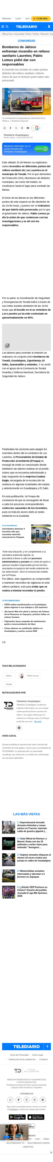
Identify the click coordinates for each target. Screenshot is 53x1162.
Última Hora (7, 34)
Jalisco (9, 676)
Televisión (44, 34)
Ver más (37, 721)
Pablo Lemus (33, 676)
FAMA (46, 1139)
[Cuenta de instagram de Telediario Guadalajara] (19, 727)
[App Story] (35, 1117)
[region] (26, 7)
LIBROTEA (28, 1147)
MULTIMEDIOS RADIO (39, 1143)
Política (36, 34)
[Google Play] (17, 1118)
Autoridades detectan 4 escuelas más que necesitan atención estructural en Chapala (13, 533)
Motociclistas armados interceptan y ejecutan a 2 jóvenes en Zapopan (31, 874)
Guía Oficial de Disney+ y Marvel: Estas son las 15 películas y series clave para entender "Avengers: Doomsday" (32, 844)
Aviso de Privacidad (19, 1055)
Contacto (43, 1059)
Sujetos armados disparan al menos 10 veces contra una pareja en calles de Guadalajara (34, 858)
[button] (4, 127)
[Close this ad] (51, 1152)
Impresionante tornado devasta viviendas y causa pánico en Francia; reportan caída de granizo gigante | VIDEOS (32, 828)
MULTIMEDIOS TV (15, 1143)
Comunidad (19, 34)
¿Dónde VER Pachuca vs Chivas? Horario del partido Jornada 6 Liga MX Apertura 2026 (32, 891)
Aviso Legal (37, 1055)
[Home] (26, 27)
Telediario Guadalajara (16, 135)
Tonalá (9, 684)
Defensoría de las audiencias (22, 1059)
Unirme (39, 149)
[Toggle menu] (2, 27)
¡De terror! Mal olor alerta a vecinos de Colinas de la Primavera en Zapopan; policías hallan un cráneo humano (27, 614)
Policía (28, 34)
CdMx (18, 18)
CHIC (37, 1139)
